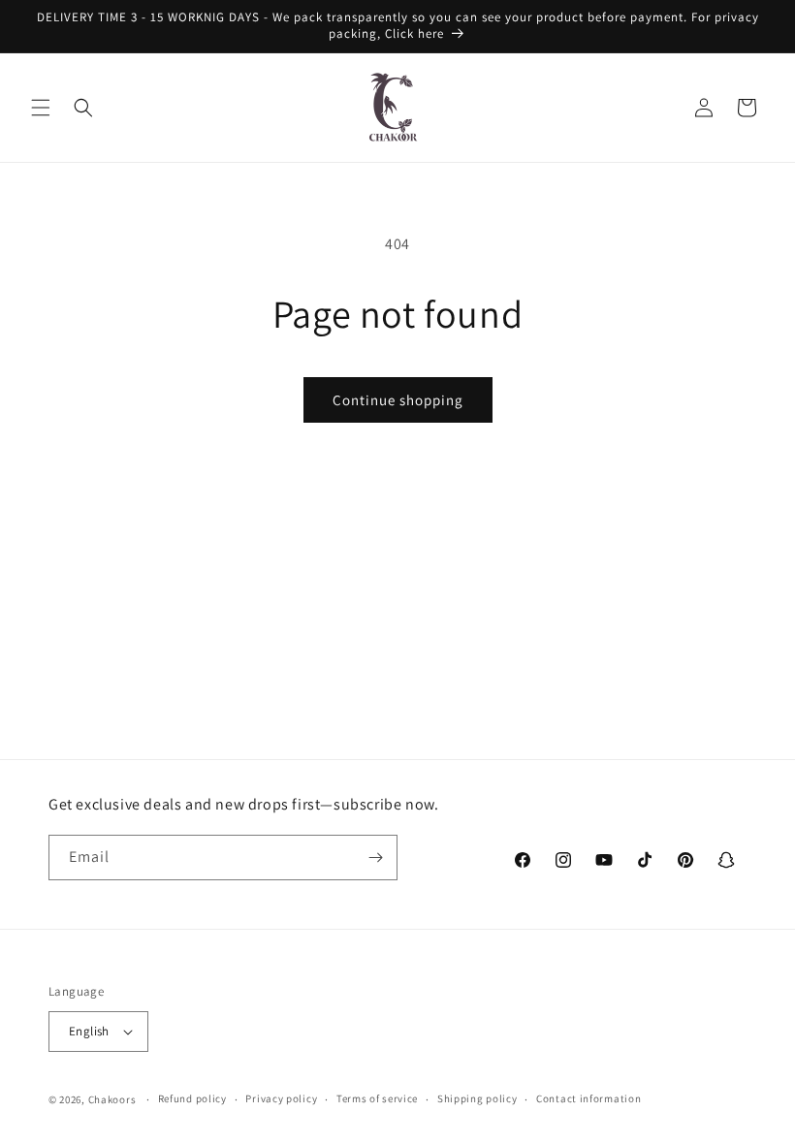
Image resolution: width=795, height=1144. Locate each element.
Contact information (588, 1098)
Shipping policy (477, 1098)
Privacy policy (281, 1098)
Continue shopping (398, 400)
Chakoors (112, 1099)
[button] (40, 107)
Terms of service (377, 1098)
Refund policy (192, 1098)
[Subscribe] (375, 857)
